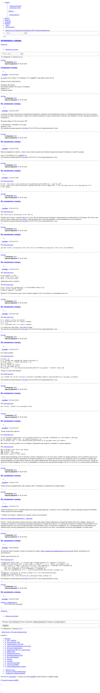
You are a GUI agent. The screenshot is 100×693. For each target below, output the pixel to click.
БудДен (3, 60)
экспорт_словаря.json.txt (9, 602)
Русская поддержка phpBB (9, 680)
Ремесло (7, 20)
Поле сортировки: (27, 622)
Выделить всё (8, 181)
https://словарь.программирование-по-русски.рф (57, 551)
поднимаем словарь (11, 40)
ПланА (7, 18)
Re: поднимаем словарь (11, 104)
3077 (15, 62)
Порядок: (50, 622)
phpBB (32, 676)
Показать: (5, 622)
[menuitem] (15, 6)
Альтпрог (8, 22)
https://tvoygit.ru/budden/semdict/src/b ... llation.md (16, 518)
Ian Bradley (12, 676)
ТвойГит (7, 23)
